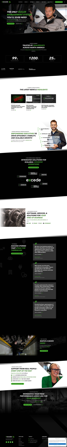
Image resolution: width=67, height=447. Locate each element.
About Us (20, 438)
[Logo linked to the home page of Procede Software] (6, 2)
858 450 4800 (32, 438)
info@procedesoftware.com (33, 440)
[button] (65, 438)
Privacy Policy (59, 445)
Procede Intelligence (21, 442)
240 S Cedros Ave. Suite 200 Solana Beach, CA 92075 (33, 442)
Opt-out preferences (56, 445)
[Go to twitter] (8, 442)
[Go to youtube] (12, 442)
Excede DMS (20, 441)
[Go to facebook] (6, 442)
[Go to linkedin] (10, 442)
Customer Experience (21, 445)
